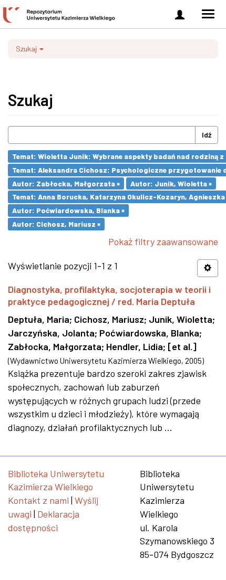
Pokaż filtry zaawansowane (163, 241)
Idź (206, 134)
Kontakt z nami (38, 500)
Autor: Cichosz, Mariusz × (56, 223)
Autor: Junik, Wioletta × (171, 182)
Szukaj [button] (27, 48)
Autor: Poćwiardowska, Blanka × (68, 210)
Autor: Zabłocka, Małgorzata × (66, 182)
